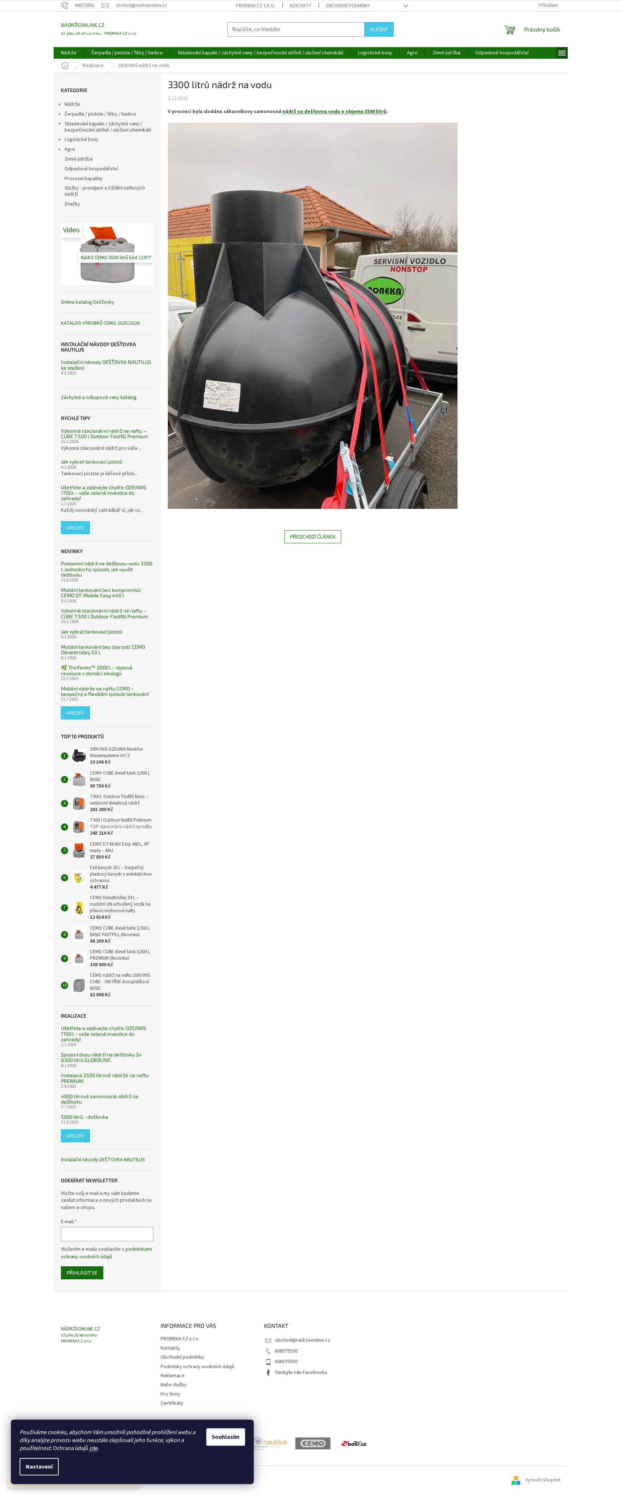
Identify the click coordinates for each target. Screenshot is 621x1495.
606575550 (286, 1351)
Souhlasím (226, 1437)
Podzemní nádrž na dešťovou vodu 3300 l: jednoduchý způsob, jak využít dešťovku (106, 569)
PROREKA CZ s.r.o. (255, 6)
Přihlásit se (82, 1273)
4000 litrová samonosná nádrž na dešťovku (99, 1099)
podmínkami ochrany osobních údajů (106, 1253)
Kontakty (300, 6)
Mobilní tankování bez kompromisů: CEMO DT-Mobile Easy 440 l (101, 592)
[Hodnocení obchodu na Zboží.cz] (354, 1443)
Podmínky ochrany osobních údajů (197, 1366)
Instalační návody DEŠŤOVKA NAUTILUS (103, 1159)
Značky (72, 204)
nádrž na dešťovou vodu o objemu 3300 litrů (334, 111)
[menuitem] (69, 53)
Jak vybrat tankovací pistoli (91, 461)
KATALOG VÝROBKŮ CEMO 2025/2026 (100, 323)
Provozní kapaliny (84, 178)
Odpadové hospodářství (91, 169)
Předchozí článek (312, 536)
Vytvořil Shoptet (542, 1480)
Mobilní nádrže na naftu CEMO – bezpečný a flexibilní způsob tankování (105, 691)
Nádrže (72, 104)
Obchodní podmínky (348, 6)
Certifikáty (172, 1403)
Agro (70, 149)
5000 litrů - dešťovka (84, 1117)
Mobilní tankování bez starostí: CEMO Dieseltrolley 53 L (103, 649)
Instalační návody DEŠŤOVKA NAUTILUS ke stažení (106, 364)
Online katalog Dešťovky (87, 302)
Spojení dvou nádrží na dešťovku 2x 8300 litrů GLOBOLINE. (101, 1057)
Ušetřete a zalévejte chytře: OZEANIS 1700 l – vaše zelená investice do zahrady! (103, 493)
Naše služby (174, 1384)
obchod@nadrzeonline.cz (302, 1340)
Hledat (379, 29)
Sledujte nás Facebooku (301, 1372)
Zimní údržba (79, 159)
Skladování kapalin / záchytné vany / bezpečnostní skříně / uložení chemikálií (108, 127)
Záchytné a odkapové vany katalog (99, 397)
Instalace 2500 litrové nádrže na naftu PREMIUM (105, 1078)
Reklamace (173, 1375)
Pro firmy (171, 1394)
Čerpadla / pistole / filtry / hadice (100, 114)
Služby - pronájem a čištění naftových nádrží (105, 191)
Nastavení (39, 1467)
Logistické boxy (82, 139)
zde (93, 1448)
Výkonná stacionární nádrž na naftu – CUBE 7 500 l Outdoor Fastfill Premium (104, 433)
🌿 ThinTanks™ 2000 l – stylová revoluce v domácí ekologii (96, 670)
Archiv (75, 527)
